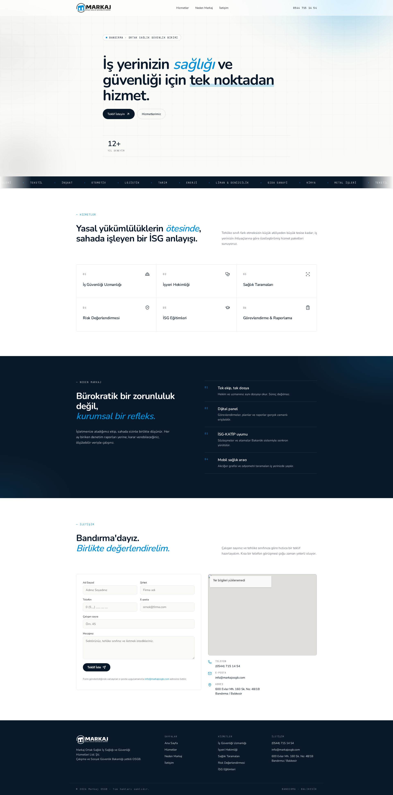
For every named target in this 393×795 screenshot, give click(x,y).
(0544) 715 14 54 (227, 666)
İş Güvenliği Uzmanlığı (232, 743)
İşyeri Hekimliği (227, 750)
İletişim (223, 8)
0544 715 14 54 (305, 8)
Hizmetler (182, 8)
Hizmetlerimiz (151, 114)
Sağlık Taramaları (229, 756)
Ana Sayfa (171, 743)
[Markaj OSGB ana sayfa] (93, 8)
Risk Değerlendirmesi (231, 763)
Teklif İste (94, 667)
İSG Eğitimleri (226, 769)
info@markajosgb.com (156, 679)
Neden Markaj (204, 8)
